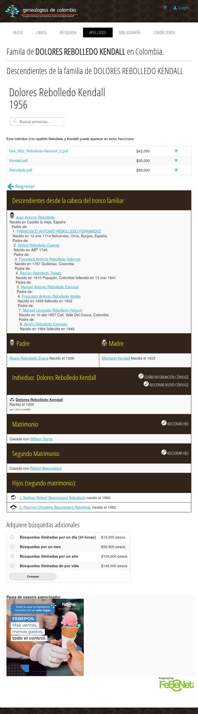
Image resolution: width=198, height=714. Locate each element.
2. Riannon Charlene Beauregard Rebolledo (55, 507)
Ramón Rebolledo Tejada (40, 272)
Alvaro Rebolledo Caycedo (45, 324)
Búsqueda (68, 32)
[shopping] (165, 8)
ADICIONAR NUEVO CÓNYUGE (168, 384)
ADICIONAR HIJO (177, 423)
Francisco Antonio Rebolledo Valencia (49, 259)
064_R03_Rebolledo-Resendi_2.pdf (38, 150)
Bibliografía (129, 32)
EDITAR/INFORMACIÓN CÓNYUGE (166, 377)
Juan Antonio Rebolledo (35, 217)
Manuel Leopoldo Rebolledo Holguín (52, 310)
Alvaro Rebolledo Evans (29, 358)
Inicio (18, 32)
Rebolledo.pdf (20, 170)
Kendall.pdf (18, 160)
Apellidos (97, 32)
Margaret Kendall (116, 358)
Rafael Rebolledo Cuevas (38, 245)
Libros (41, 32)
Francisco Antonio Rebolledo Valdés (51, 296)
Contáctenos (164, 32)
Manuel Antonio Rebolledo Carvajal (49, 286)
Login (184, 8)
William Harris (41, 438)
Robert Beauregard (46, 468)
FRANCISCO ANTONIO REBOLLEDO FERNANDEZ (59, 231)
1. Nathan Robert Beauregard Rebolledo (52, 497)
